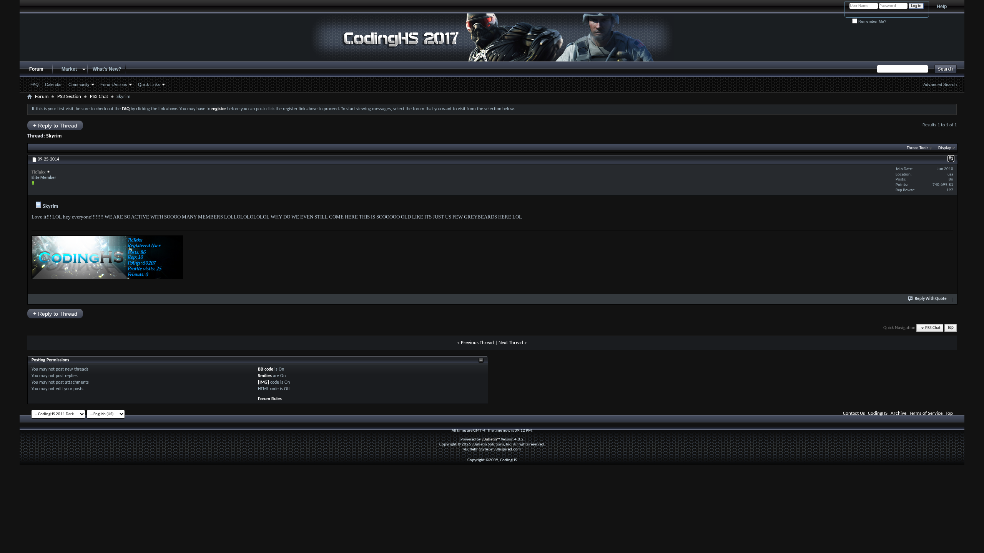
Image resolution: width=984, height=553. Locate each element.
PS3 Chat (99, 96)
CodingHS (878, 413)
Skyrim (54, 136)
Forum (36, 69)
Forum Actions (113, 84)
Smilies (265, 376)
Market (69, 69)
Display (944, 148)
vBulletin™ (491, 439)
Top (950, 328)
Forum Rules (270, 399)
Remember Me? (871, 21)
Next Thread (511, 342)
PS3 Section (69, 96)
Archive (898, 413)
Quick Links (149, 84)
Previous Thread (477, 342)
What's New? (107, 69)
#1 (951, 158)
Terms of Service (925, 413)
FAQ (34, 84)
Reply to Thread (55, 125)
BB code (265, 369)
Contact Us (854, 413)
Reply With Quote (931, 299)
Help (942, 6)
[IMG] (263, 382)
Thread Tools (917, 148)
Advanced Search (940, 84)
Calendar (53, 84)
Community (79, 84)
